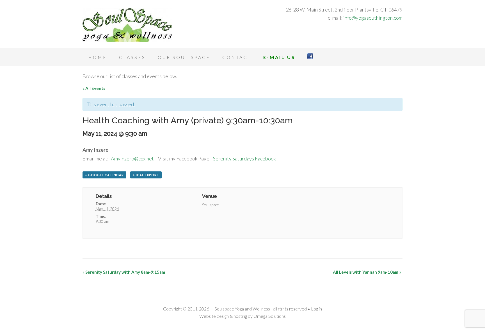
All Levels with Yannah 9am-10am (367, 272)
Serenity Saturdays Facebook (244, 158)
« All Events (94, 88)
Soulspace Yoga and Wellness (127, 25)
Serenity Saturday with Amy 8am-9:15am (124, 272)
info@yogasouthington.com (372, 18)
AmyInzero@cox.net (132, 158)
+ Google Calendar (104, 175)
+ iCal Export (146, 175)
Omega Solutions (269, 316)
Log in (316, 308)
